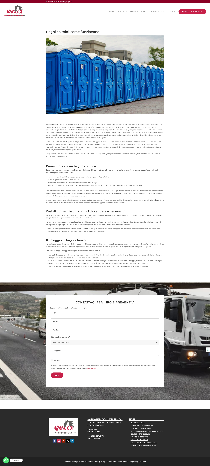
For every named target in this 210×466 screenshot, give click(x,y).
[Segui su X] (68, 441)
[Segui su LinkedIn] (72, 441)
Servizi (133, 12)
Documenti (154, 12)
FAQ (163, 12)
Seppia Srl (142, 461)
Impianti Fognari (138, 423)
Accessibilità (123, 461)
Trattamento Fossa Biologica (144, 443)
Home (111, 12)
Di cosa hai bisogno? (60, 337)
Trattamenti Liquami (139, 440)
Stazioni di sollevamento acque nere (147, 431)
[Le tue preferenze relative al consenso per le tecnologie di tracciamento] (208, 349)
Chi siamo (121, 12)
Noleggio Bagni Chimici (140, 434)
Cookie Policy (111, 461)
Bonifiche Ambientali (140, 437)
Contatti (171, 12)
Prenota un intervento (192, 12)
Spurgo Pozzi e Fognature (142, 425)
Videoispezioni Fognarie (141, 428)
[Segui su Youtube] (63, 441)
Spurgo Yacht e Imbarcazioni (143, 445)
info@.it (93, 429)
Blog (143, 12)
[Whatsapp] (6, 460)
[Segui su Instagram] (59, 441)
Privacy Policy (91, 368)
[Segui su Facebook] (54, 441)
